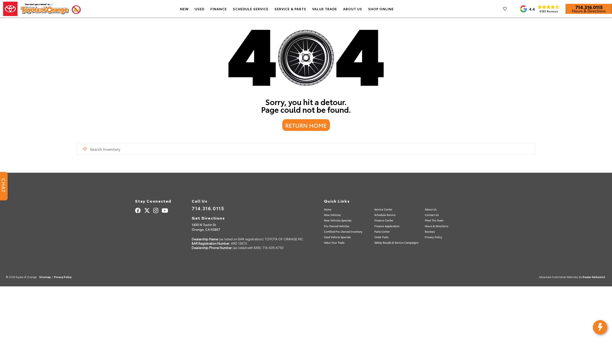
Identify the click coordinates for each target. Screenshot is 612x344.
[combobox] (306, 149)
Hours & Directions (589, 11)
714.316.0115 (589, 7)
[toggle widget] (600, 327)
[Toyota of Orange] (42, 9)
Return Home (306, 125)
